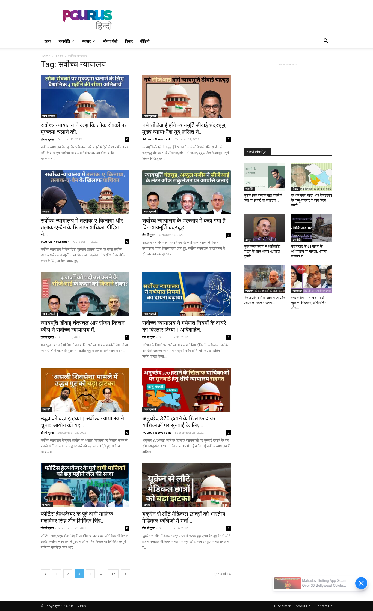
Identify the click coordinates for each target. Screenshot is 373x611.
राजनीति (64, 41)
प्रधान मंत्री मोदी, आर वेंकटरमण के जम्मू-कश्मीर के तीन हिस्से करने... (311, 200)
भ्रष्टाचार (46, 505)
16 (113, 573)
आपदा (147, 505)
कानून (248, 240)
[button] (325, 41)
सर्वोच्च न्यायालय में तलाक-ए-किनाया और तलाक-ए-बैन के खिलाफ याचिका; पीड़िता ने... (82, 227)
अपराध (45, 211)
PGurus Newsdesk (156, 139)
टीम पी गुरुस (47, 139)
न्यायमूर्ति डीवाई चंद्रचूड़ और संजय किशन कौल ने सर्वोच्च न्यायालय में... (83, 326)
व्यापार (86, 41)
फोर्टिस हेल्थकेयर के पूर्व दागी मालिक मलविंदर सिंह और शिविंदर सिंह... (77, 517)
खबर (48, 41)
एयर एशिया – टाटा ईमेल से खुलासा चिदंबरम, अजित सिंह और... (308, 303)
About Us (303, 606)
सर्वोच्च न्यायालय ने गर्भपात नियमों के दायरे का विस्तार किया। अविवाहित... (184, 326)
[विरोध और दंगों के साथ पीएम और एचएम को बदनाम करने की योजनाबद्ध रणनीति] (264, 279)
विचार (129, 41)
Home (45, 56)
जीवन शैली (110, 41)
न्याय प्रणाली (48, 116)
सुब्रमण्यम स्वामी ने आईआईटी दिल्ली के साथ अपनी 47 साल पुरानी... (262, 251)
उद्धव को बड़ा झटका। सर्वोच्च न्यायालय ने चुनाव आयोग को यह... (82, 422)
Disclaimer (282, 606)
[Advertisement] (233, 20)
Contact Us (323, 606)
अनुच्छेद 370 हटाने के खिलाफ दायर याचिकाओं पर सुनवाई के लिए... (178, 422)
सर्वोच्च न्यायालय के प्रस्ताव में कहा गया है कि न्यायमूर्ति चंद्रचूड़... (183, 224)
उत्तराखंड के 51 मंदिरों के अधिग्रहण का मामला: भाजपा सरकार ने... (309, 251)
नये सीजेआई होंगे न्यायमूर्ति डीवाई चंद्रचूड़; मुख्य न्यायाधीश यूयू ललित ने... (184, 128)
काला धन (297, 291)
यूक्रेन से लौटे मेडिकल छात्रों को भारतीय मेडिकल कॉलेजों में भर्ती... (183, 517)
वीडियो (144, 41)
